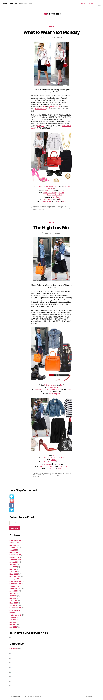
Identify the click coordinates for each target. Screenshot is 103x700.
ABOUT (83, 3)
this (59, 464)
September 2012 (15, 615)
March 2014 (13, 574)
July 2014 (12, 564)
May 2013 (12, 598)
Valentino (43, 466)
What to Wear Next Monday (51, 32)
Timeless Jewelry (65, 208)
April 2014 (13, 572)
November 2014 (15, 555)
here (61, 191)
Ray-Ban (56, 197)
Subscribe (14, 528)
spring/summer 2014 (45, 208)
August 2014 (14, 562)
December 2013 (15, 581)
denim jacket (58, 473)
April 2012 (13, 627)
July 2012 (12, 620)
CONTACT (90, 3)
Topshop (53, 460)
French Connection (49, 193)
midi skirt (39, 475)
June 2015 (13, 550)
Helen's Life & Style (10, 3)
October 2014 (14, 557)
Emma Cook (53, 387)
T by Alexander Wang (49, 458)
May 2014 (12, 569)
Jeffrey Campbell (54, 394)
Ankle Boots (36, 473)
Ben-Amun (50, 191)
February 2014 (14, 576)
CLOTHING (51, 26)
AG (54, 455)
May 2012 (12, 625)
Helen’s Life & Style (20, 696)
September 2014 (15, 560)
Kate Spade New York (54, 195)
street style (36, 476)
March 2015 (13, 552)
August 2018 (14, 548)
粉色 (42, 126)
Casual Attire (43, 473)
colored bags (51, 206)
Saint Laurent (48, 199)
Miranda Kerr (46, 475)
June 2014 (13, 567)
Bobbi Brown (48, 462)
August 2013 (13, 591)
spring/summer (66, 475)
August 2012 (13, 617)
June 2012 (13, 622)
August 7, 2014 (58, 37)
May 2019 (12, 545)
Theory (39, 186)
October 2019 (14, 543)
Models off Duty (54, 475)
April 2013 (13, 600)
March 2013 (13, 603)
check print (45, 206)
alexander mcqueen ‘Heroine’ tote (47, 389)
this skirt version (51, 186)
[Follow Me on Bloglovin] (31, 496)
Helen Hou (47, 37)
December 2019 (15, 540)
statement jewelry (41, 109)
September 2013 (15, 588)
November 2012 (15, 610)
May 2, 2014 (58, 233)
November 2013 (15, 584)
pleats (60, 475)
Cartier (49, 468)
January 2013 (14, 605)
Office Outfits (59, 206)
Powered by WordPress (34, 696)
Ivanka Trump (46, 201)
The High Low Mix (51, 227)
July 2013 (12, 593)
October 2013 (14, 586)
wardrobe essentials (38, 209)
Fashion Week (65, 473)
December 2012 (15, 608)
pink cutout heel (55, 107)
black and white (37, 206)
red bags (43, 107)
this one (61, 193)
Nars (49, 391)
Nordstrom (47, 464)
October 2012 (14, 612)
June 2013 (13, 596)
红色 (38, 126)
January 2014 (14, 579)
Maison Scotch (49, 385)
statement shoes (56, 208)
